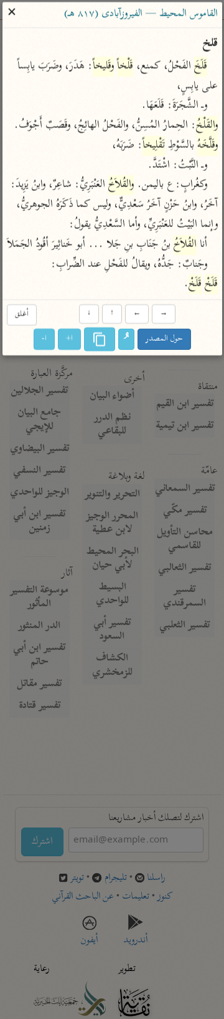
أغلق (21, 314)
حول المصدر (164, 339)
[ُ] (126, 339)
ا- (44, 339)
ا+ (69, 339)
